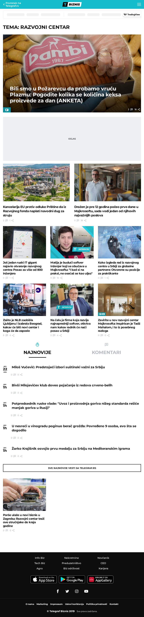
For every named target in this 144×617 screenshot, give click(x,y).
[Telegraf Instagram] (76, 591)
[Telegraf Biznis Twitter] (67, 591)
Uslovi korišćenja (74, 604)
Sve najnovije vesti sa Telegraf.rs (72, 468)
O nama (30, 604)
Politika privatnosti (96, 604)
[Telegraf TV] (86, 591)
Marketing (42, 604)
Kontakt (114, 604)
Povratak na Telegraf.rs (13, 4)
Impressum (56, 604)
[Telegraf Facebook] (57, 591)
